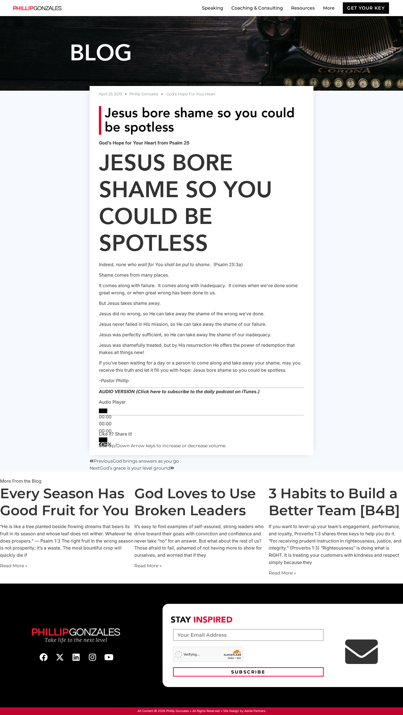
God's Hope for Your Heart (191, 94)
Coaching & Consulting (257, 8)
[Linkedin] (76, 657)
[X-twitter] (60, 657)
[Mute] (103, 439)
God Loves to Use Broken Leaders (195, 502)
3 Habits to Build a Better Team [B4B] (334, 502)
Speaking (212, 8)
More (329, 8)
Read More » (13, 565)
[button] (101, 444)
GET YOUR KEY (366, 8)
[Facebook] (43, 657)
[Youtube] (109, 657)
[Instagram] (92, 657)
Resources (303, 8)
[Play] (103, 411)
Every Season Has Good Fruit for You (64, 502)
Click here (149, 391)
